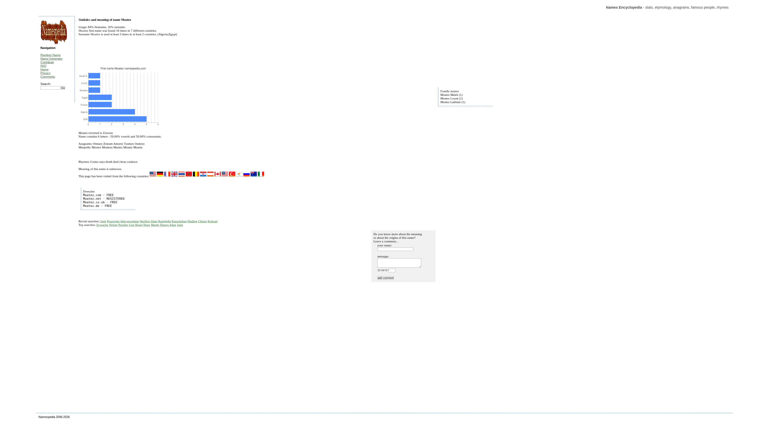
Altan (154, 221)
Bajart (139, 225)
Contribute (47, 62)
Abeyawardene (129, 221)
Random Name (50, 55)
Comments (47, 76)
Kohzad (212, 221)
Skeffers (145, 221)
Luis (131, 225)
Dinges (164, 225)
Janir (103, 221)
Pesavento (113, 221)
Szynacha (102, 225)
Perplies (123, 225)
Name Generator (51, 58)
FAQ (43, 66)
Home (44, 69)
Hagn (146, 225)
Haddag (192, 221)
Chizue (202, 221)
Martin (155, 225)
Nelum (113, 225)
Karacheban (179, 221)
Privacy (45, 73)
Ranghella (164, 221)
